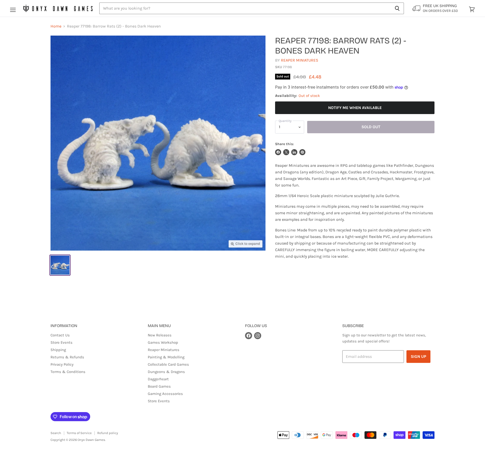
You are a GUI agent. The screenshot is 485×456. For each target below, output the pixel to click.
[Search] (397, 8)
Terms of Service (79, 433)
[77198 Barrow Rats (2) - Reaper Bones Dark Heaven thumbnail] (60, 265)
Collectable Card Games (168, 364)
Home (56, 26)
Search (56, 433)
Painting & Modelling (166, 357)
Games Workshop (163, 342)
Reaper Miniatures (299, 60)
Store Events (61, 342)
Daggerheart (158, 379)
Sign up (418, 356)
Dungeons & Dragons (166, 371)
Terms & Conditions (68, 371)
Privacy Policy (62, 364)
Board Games (159, 386)
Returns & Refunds (67, 357)
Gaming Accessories (165, 393)
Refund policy (107, 433)
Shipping (58, 349)
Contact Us (60, 335)
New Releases (160, 335)
